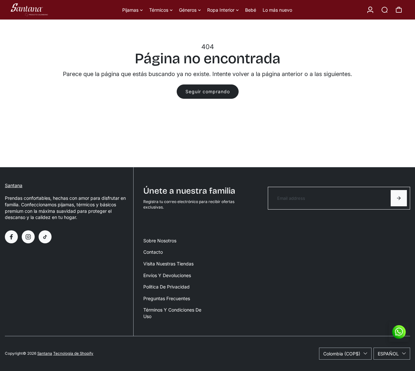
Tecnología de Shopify (73, 353)
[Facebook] (11, 236)
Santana (13, 185)
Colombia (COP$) (341, 353)
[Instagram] (28, 236)
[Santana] (50, 9)
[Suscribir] (398, 198)
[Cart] (398, 9)
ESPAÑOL (388, 353)
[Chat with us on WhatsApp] (399, 332)
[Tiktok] (45, 236)
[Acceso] (370, 9)
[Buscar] (384, 9)
